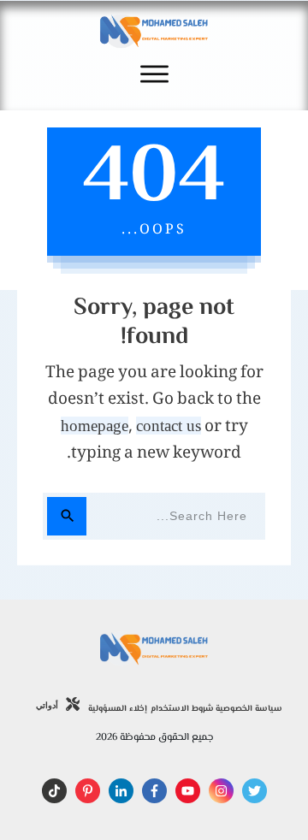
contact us (168, 426)
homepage (94, 426)
